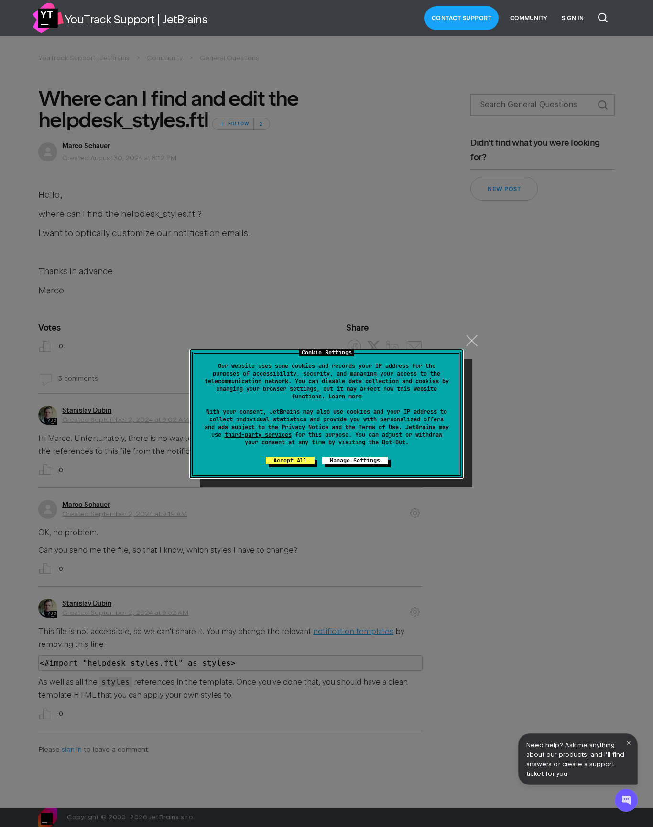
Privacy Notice (305, 427)
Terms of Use (379, 427)
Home (47, 18)
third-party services (258, 435)
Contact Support (462, 18)
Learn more (345, 396)
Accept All (290, 460)
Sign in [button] (573, 18)
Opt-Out (393, 442)
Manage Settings (355, 460)
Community (528, 18)
